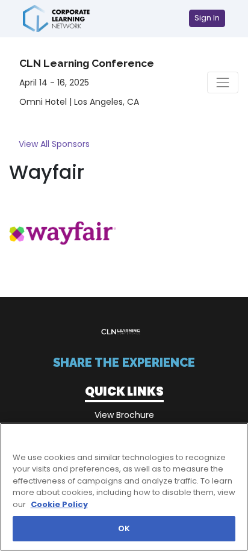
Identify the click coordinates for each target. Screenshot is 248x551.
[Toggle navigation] (222, 82)
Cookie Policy (59, 504)
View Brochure (124, 415)
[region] (124, 487)
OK (124, 528)
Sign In (207, 18)
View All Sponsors (54, 144)
